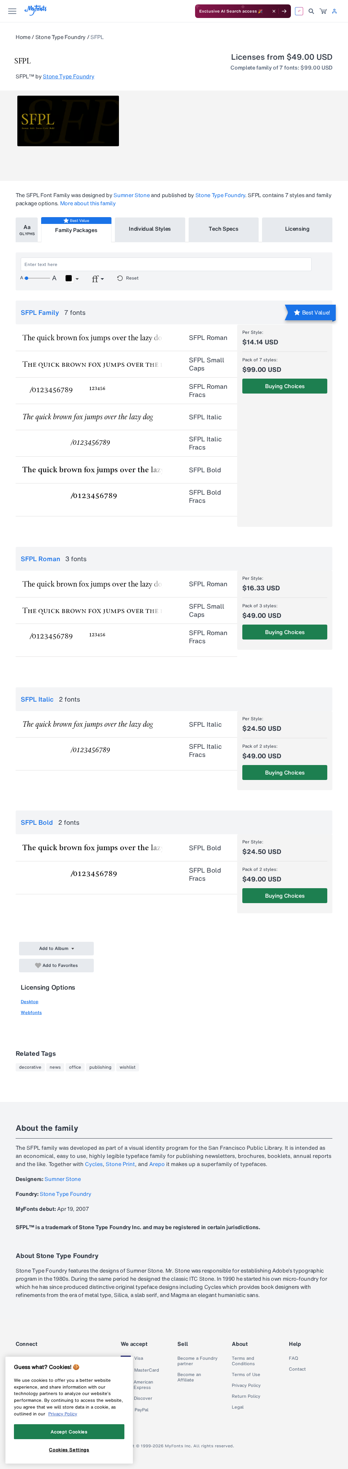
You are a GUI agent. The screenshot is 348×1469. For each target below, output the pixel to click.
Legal (238, 1407)
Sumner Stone (132, 195)
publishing (100, 1067)
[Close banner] (274, 11)
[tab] (27, 229)
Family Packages (76, 230)
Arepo (157, 1164)
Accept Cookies (69, 1431)
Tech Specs (223, 229)
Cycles (94, 1164)
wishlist (128, 1067)
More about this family (88, 203)
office (75, 1067)
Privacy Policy (246, 1385)
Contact (297, 1369)
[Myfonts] (35, 13)
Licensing (297, 229)
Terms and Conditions (243, 1361)
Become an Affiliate (189, 1377)
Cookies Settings (69, 1449)
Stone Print (120, 1164)
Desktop (29, 1001)
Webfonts (31, 1012)
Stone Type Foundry (60, 37)
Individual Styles (150, 229)
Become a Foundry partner (197, 1361)
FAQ (293, 1358)
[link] (323, 11)
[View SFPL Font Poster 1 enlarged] (68, 121)
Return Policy (246, 1396)
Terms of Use (246, 1374)
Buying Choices (285, 386)
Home (23, 37)
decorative (30, 1067)
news (55, 1067)
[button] (72, 279)
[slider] (37, 278)
